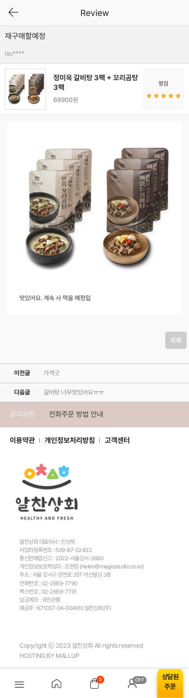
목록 (176, 340)
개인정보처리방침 (70, 440)
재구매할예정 (25, 36)
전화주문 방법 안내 (76, 414)
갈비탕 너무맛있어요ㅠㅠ (74, 392)
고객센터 (117, 440)
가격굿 (52, 373)
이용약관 (22, 440)
